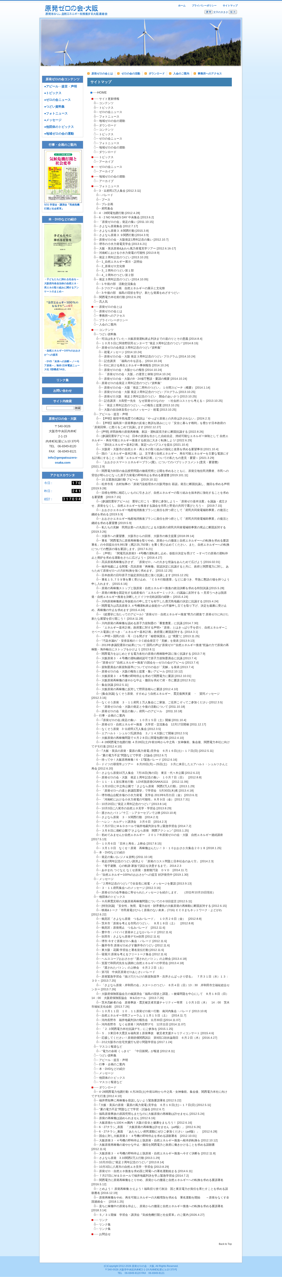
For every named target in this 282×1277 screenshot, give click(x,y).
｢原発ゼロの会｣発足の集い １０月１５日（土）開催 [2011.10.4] (144, 720)
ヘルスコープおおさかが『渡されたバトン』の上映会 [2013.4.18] (144, 958)
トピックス (106, 107)
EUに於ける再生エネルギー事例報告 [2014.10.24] (136, 365)
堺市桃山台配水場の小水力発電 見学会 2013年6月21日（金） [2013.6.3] (149, 795)
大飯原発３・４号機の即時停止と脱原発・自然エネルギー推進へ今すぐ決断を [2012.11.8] (157, 1153)
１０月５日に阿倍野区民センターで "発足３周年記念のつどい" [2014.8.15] (150, 343)
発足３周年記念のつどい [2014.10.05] (123, 279)
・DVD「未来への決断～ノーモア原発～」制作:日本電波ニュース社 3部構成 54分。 (62, 365)
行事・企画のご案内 (112, 715)
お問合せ (105, 1234)
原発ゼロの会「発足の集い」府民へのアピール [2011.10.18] (142, 711)
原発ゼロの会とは (102, 73)
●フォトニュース (56, 113)
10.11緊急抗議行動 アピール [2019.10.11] (129, 479)
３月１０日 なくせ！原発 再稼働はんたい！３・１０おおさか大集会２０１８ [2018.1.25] (161, 848)
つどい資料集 (107, 334)
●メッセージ (53, 120)
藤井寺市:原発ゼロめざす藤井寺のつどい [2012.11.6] (136, 945)
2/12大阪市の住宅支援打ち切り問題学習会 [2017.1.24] (137, 1042)
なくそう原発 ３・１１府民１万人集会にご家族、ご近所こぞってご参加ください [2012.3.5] (162, 702)
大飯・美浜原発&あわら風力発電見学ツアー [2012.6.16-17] (137, 248)
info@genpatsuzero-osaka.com (62, 460)
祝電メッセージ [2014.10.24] (123, 352)
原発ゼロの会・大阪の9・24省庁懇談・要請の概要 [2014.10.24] (145, 378)
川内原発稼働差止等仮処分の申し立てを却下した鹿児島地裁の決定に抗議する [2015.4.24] (160, 601)
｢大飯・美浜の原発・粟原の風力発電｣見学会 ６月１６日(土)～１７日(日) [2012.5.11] (157, 750)
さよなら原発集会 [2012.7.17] (118, 226)
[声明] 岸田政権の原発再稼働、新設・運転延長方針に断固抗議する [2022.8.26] (153, 431)
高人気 (103, 301)
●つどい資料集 (54, 106)
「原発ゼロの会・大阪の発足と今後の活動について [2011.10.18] (143, 706)
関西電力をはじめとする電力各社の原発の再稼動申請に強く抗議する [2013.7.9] (153, 653)
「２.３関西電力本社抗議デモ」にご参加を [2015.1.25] (137, 1028)
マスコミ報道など (110, 1046)
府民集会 (107, 208)
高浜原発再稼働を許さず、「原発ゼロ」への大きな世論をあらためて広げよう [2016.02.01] (161, 562)
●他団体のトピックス (59, 126)
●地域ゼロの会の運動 (59, 133)
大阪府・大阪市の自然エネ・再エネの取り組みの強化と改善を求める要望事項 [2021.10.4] (160, 449)
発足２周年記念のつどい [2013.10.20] (123, 257)
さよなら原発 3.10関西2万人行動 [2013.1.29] (129, 1158)
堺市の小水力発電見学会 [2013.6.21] (123, 244)
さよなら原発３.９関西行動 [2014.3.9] (124, 235)
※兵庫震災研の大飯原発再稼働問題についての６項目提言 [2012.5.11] (147, 901)
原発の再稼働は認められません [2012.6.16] (127, 1118)
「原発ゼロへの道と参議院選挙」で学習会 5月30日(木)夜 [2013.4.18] (148, 790)
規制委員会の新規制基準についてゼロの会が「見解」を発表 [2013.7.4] (148, 667)
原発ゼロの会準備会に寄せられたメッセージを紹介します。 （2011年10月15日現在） (159, 892)
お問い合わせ (62, 390)
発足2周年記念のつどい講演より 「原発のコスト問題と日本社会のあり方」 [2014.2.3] (157, 861)
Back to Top (225, 1244)
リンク (103, 1220)
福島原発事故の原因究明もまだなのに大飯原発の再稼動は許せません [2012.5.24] (151, 1113)
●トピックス (53, 93)
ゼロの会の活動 (130, 73)
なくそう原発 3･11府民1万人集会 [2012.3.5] (131, 729)
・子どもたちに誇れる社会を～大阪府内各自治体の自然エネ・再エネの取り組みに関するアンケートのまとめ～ (61, 285)
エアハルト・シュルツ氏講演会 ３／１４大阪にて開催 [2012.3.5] (145, 733)
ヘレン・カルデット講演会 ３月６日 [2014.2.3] (134, 821)
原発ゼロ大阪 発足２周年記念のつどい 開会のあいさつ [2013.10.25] (150, 396)
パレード (107, 195)
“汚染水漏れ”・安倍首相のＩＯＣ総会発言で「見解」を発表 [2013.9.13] (148, 640)
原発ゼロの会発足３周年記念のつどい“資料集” (131, 347)
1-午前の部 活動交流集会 (119, 283)
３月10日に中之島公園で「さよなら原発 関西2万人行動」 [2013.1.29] (148, 786)
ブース (106, 199)
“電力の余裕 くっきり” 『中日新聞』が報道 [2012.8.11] (138, 1051)
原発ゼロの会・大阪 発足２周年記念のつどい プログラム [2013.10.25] (149, 392)
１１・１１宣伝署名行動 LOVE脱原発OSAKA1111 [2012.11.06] (145, 781)
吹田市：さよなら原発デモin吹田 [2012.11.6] (131, 936)
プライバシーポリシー (204, 5)
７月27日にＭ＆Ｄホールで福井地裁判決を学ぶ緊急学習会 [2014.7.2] (146, 826)
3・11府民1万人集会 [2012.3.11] (120, 190)
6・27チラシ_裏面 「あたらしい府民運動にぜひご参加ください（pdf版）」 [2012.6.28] (158, 1131)
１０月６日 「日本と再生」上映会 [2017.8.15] (131, 843)
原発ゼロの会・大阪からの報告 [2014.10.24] (133, 369)
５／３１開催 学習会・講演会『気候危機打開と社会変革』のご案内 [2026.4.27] (151, 1214)
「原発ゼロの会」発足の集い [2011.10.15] (126, 221)
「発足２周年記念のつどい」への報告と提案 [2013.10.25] (141, 405)
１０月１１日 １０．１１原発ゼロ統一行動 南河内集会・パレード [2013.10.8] (154, 1011)
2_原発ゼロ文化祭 (113, 266)
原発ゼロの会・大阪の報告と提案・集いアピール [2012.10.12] (142, 671)
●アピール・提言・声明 (60, 86)
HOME (102, 92)
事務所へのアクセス (210, 73)
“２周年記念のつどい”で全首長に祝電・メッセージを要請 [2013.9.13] (147, 883)
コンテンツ (106, 103)
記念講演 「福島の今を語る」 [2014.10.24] (133, 361)
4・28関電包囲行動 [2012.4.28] (119, 213)
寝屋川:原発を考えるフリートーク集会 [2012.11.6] (134, 954)
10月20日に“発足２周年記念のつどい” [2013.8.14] (134, 804)
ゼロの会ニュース (110, 112)
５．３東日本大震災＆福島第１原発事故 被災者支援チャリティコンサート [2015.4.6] (158, 1033)
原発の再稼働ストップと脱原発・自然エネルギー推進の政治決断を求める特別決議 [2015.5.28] (163, 588)
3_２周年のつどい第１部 (118, 270)
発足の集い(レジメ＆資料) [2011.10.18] (127, 857)
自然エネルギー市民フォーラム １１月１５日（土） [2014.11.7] (144, 1015)
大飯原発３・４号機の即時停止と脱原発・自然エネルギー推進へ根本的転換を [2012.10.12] (158, 1140)
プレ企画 (107, 204)
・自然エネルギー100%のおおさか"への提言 (62, 352)
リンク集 (105, 1224)
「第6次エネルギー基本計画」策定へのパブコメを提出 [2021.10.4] (145, 444)
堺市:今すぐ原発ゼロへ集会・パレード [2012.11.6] (134, 941)
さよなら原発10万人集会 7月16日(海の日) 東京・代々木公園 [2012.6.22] (151, 772)
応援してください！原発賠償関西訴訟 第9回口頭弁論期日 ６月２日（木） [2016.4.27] (159, 1037)
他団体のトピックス (112, 896)
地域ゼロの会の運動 (112, 120)
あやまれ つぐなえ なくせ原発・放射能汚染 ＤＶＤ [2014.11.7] (144, 870)
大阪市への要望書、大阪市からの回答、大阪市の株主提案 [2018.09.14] (148, 536)
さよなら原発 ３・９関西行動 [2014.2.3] (130, 817)
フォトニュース (109, 116)
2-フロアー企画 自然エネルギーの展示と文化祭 (133, 288)
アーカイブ (106, 161)
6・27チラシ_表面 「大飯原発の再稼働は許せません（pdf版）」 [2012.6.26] (150, 1127)
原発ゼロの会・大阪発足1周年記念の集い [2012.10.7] (133, 239)
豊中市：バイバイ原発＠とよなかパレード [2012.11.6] (137, 932)
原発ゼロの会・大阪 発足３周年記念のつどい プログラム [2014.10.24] (149, 356)
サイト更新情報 (109, 98)
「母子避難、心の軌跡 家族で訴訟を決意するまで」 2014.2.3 (141, 865)
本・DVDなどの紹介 (112, 852)
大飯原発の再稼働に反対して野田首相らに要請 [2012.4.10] (140, 689)
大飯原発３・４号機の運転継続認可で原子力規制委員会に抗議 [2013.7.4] (149, 658)
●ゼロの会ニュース (57, 99)
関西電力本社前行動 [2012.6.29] (120, 297)
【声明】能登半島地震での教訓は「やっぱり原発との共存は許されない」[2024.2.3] (156, 418)
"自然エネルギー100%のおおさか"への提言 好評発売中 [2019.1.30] (145, 874)
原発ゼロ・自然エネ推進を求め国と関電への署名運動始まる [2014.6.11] (145, 1171)
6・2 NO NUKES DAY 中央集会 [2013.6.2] (126, 217)
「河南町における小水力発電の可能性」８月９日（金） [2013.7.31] (146, 799)
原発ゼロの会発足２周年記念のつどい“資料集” (131, 383)
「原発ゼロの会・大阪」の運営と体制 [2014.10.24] (137, 374)
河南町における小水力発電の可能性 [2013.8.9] (129, 252)
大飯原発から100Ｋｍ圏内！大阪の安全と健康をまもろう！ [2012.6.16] (145, 1122)
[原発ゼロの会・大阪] (76, 16)
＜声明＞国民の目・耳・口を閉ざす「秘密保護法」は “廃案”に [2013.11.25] (150, 636)
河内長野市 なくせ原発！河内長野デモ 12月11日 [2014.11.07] (143, 1024)
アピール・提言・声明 (113, 414)
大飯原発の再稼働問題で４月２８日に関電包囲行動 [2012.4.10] (143, 737)
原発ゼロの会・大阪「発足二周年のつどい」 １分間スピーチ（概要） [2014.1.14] (157, 387)
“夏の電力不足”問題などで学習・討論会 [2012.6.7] (134, 755)
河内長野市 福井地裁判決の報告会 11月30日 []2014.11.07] (141, 1020)
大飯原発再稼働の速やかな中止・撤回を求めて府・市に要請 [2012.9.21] (148, 680)
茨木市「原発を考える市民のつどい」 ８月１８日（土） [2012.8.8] (148, 923)
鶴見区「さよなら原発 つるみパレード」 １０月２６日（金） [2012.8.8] (151, 918)
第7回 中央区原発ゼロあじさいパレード (128, 972)
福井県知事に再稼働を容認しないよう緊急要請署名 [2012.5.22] (140, 1100)
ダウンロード (157, 73)
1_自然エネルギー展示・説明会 (122, 261)
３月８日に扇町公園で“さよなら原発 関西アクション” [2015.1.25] (145, 830)
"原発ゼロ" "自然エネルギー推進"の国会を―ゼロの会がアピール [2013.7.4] (150, 662)
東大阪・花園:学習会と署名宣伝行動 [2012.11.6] (133, 950)
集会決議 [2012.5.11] (115, 684)
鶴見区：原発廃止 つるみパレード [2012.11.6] (133, 927)
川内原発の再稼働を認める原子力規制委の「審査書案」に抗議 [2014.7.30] (150, 623)
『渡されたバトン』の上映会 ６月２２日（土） (133, 967)
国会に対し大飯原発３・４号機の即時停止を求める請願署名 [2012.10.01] (148, 1135)
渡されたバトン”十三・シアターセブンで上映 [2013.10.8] (139, 812)
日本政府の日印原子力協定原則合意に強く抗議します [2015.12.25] (145, 575)
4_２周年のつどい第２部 (118, 275)
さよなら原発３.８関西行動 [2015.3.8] (124, 230)
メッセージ (106, 879)
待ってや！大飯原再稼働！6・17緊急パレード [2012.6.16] (139, 759)
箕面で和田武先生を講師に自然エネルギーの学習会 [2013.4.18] (143, 963)
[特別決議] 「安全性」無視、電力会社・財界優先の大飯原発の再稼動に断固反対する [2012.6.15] (164, 905)
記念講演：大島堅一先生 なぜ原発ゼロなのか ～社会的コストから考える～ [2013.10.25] (163, 400)
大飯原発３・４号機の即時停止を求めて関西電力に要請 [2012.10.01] (146, 676)
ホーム (182, 5)
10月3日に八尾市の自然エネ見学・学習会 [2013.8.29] (136, 808)
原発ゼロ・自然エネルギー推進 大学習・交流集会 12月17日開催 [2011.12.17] (154, 724)
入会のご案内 (181, 73)
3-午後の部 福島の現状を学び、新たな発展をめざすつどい (140, 292)
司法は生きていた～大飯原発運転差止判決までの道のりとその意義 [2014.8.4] (152, 338)
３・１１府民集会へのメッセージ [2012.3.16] (131, 887)
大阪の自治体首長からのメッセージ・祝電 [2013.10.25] (140, 409)
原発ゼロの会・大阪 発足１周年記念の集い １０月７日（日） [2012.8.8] (151, 777)
